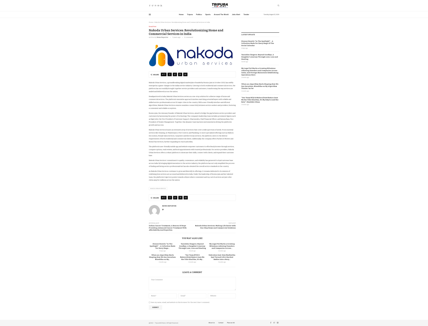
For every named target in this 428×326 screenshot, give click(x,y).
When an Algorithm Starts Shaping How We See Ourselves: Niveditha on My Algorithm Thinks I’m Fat (259, 86)
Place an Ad (231, 323)
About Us (212, 323)
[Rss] (161, 6)
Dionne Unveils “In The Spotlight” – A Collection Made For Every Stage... (162, 246)
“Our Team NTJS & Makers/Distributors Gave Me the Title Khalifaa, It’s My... (192, 257)
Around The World (221, 15)
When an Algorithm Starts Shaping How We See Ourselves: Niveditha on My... (162, 257)
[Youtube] (155, 6)
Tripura (190, 15)
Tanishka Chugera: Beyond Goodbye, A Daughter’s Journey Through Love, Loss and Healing (192, 246)
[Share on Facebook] (170, 74)
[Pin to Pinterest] (180, 74)
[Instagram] (277, 323)
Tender (246, 15)
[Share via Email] (185, 74)
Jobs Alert (236, 15)
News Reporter (162, 37)
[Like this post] (164, 74)
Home (181, 15)
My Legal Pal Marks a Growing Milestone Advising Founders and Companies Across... (222, 246)
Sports (208, 15)
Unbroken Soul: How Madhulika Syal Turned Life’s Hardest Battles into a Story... (222, 257)
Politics (199, 15)
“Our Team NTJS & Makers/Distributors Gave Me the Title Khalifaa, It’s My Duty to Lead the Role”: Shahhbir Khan (259, 100)
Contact (220, 323)
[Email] (158, 6)
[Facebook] (150, 6)
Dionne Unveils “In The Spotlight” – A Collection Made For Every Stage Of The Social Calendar (257, 43)
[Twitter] (152, 6)
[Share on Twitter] (175, 74)
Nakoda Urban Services (158, 188)
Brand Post (152, 26)
